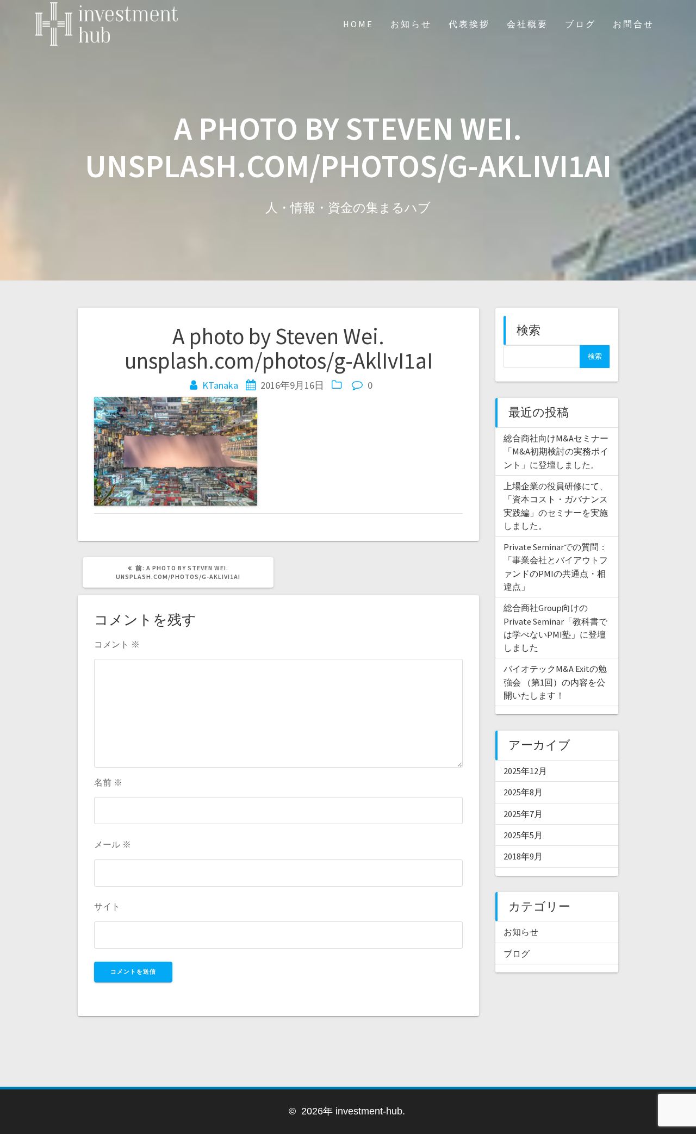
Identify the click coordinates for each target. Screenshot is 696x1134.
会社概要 (527, 23)
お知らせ (411, 23)
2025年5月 (523, 835)
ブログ (580, 23)
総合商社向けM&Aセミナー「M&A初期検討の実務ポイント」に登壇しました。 (556, 451)
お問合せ (633, 23)
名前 (108, 782)
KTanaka (220, 385)
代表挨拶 (469, 23)
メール (112, 844)
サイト (107, 906)
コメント (117, 644)
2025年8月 (523, 792)
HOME (358, 23)
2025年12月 (525, 770)
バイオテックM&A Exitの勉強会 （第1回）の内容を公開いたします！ (555, 682)
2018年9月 (523, 856)
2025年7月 (523, 813)
